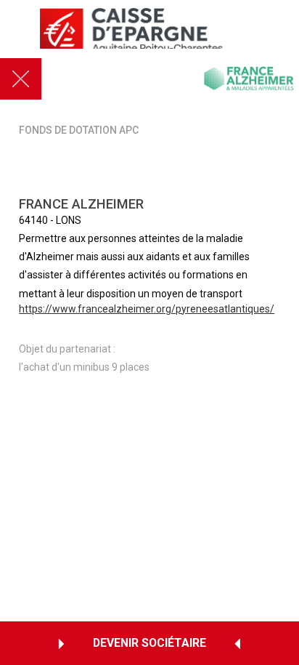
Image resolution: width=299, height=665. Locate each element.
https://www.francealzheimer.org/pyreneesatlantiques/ (146, 309)
